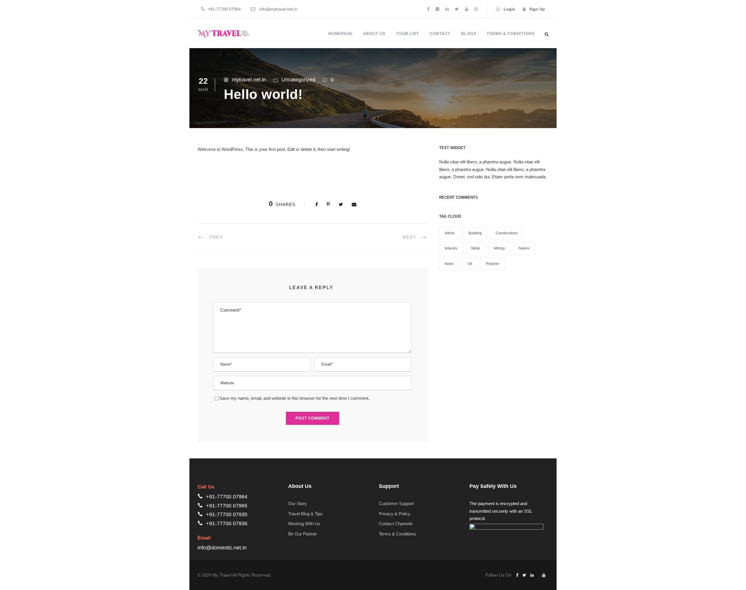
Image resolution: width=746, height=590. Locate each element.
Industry (451, 248)
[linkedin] (447, 9)
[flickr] (437, 9)
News (449, 264)
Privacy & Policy (394, 513)
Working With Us (304, 523)
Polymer (492, 264)
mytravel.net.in (249, 80)
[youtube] (466, 9)
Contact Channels (396, 523)
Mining (499, 248)
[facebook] (428, 9)
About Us (374, 33)
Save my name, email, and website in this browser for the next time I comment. (294, 398)
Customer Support (396, 503)
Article (450, 233)
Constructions (507, 233)
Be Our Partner (302, 533)
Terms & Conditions (510, 33)
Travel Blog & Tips (305, 513)
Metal (475, 248)
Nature (524, 248)
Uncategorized (298, 80)
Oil (470, 264)
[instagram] (476, 9)
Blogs (468, 33)
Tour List (407, 33)
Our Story (297, 503)
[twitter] (457, 9)
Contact (440, 33)
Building (475, 233)
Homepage (340, 33)
